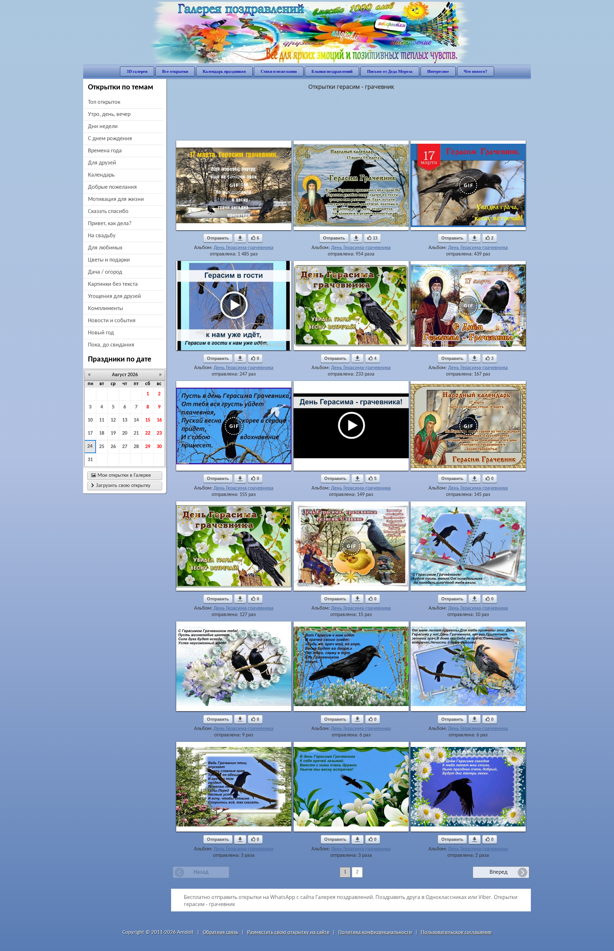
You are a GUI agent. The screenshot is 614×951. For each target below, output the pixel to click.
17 (90, 433)
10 (90, 420)
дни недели (103, 127)
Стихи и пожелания (279, 71)
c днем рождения (110, 139)
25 (101, 446)
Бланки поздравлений (331, 71)
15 (147, 420)
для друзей (102, 163)
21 (136, 433)
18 (101, 433)
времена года (105, 151)
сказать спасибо (108, 212)
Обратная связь (220, 932)
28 (136, 446)
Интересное (438, 71)
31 (90, 459)
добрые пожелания (112, 187)
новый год (101, 333)
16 (159, 420)
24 (89, 446)
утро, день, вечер (109, 114)
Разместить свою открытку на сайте (288, 932)
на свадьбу (101, 236)
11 (101, 420)
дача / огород (105, 272)
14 (136, 420)
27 (124, 446)
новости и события (112, 321)
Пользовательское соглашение (456, 932)
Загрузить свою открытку (120, 485)
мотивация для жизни (116, 199)
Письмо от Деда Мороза (390, 71)
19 (113, 433)
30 (159, 446)
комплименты (105, 309)
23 (159, 433)
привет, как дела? (109, 224)
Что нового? (475, 71)
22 (147, 433)
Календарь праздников (224, 71)
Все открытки (175, 71)
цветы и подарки (109, 260)
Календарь (101, 175)
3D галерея (137, 71)
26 (113, 446)
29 (147, 446)
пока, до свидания (111, 345)
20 (124, 433)
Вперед (499, 872)
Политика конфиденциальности (375, 932)
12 (113, 420)
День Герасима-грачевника (243, 247)
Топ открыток (104, 102)
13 (124, 420)
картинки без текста (113, 284)
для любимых (105, 248)
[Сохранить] (240, 238)
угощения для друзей (114, 296)
